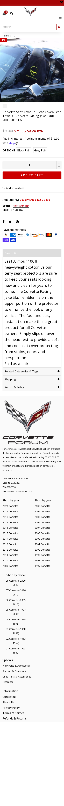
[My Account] (11, 14)
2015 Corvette (10, 533)
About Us (9, 702)
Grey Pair (40, 150)
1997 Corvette (42, 566)
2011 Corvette (10, 555)
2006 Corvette (42, 517)
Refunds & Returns (15, 718)
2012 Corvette (10, 549)
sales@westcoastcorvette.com (17, 491)
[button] (58, 167)
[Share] (3, 221)
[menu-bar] (59, 18)
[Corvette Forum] (42, 11)
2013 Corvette (10, 544)
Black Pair (23, 150)
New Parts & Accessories (17, 665)
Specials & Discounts (14, 671)
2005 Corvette (42, 522)
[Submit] (59, 27)
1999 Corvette (42, 555)
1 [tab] (32, 99)
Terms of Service (13, 713)
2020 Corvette (10, 506)
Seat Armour (21, 206)
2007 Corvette (42, 511)
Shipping (10, 379)
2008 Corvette (42, 506)
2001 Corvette (42, 544)
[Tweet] (10, 221)
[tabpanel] (32, 70)
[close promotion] (61, 1)
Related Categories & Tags (21, 371)
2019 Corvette (10, 511)
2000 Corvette (42, 549)
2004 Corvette (42, 527)
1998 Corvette (42, 560)
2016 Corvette (10, 527)
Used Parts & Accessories (17, 676)
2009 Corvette (10, 566)
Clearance (8, 682)
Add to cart (32, 175)
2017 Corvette (10, 522)
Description (11, 253)
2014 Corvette (10, 538)
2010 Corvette (10, 560)
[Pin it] (17, 221)
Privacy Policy (11, 708)
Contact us (9, 697)
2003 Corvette (42, 533)
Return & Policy (14, 387)
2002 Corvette (42, 538)
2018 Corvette (10, 517)
